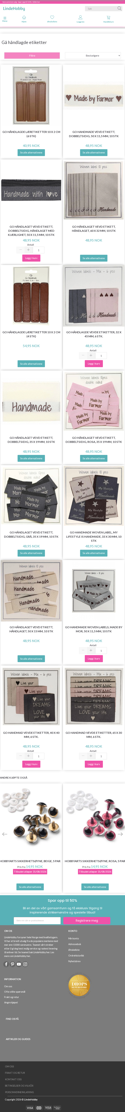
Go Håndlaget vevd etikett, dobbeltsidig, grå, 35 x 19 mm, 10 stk (31, 534)
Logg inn (80, 22)
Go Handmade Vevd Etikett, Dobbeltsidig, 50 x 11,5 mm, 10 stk (94, 134)
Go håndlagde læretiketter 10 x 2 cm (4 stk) (31, 334)
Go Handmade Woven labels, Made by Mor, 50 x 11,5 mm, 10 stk (93, 629)
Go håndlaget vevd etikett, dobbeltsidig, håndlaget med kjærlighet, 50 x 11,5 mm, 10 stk (31, 231)
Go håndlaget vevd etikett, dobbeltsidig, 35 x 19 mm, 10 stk (31, 440)
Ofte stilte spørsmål (14, 991)
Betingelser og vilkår (19, 1085)
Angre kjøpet (11, 1002)
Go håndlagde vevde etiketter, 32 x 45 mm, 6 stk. (93, 334)
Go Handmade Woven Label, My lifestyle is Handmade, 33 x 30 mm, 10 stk (93, 536)
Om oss (8, 986)
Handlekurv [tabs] (108, 22)
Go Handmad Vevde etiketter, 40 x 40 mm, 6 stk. (31, 735)
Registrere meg (87, 920)
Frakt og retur (11, 997)
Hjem (24, 21)
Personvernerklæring (19, 1092)
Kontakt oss (13, 1079)
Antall (30, 244)
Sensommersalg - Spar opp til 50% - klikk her (21, 2)
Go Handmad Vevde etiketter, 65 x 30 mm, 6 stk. (94, 735)
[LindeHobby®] (14, 8)
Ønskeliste (52, 21)
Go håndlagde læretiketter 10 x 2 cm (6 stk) (31, 134)
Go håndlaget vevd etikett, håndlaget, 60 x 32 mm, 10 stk (94, 228)
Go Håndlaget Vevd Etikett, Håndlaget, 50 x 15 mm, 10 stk (31, 629)
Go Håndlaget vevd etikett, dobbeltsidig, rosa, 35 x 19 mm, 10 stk (94, 440)
